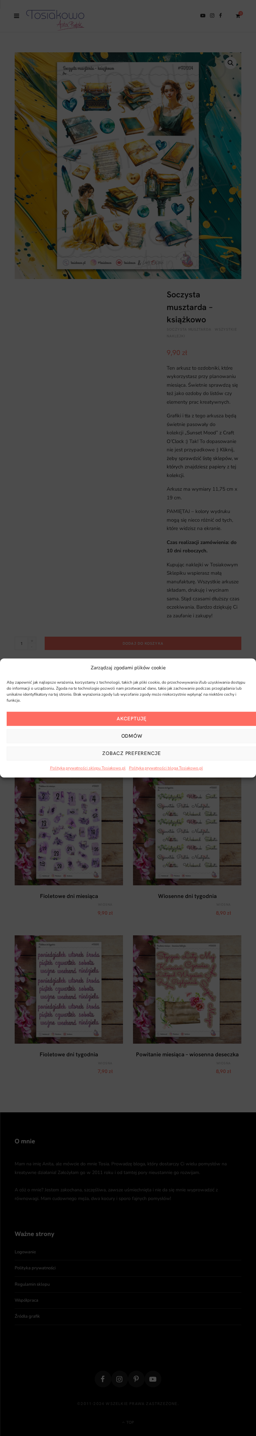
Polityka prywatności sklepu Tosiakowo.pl (88, 768)
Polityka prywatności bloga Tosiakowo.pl (166, 768)
